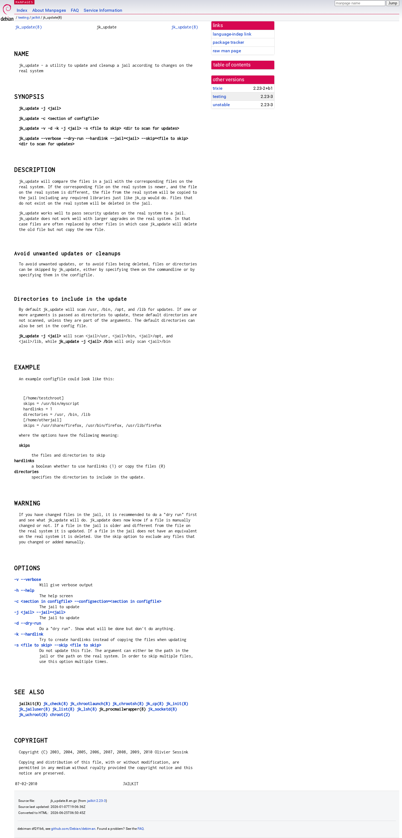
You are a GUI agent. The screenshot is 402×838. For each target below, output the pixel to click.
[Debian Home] (7, 11)
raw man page (227, 50)
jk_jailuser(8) (34, 709)
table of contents (232, 65)
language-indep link (232, 34)
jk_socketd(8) (162, 709)
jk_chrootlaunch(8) (90, 703)
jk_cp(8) (155, 703)
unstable (221, 104)
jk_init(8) (177, 703)
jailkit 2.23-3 (96, 801)
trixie (217, 88)
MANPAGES (24, 2)
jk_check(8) (55, 703)
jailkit (36, 17)
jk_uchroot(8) (33, 714)
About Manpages (49, 10)
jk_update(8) (28, 27)
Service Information (103, 10)
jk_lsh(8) (87, 709)
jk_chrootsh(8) (128, 703)
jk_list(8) (63, 709)
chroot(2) (60, 714)
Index (22, 10)
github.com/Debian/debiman (73, 829)
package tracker (228, 42)
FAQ (75, 10)
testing (23, 17)
